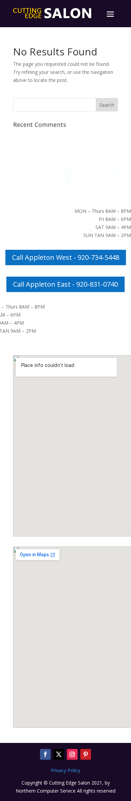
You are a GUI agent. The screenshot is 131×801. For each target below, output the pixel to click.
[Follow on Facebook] (45, 754)
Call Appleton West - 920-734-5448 (65, 257)
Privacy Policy (65, 770)
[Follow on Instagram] (72, 754)
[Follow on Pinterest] (85, 754)
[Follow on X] (58, 754)
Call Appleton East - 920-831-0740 (65, 284)
